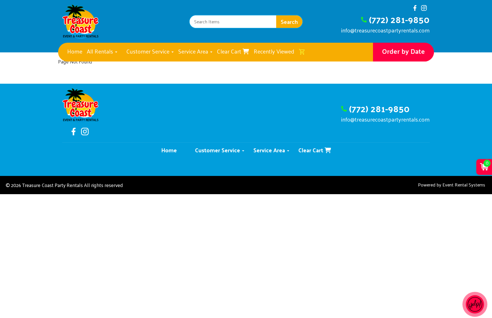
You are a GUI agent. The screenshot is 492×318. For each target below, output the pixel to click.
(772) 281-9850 (399, 19)
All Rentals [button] (100, 51)
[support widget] (475, 304)
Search (289, 22)
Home (74, 51)
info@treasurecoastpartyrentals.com (385, 30)
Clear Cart (230, 51)
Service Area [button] (194, 51)
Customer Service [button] (148, 51)
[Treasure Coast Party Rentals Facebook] (414, 9)
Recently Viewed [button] (274, 51)
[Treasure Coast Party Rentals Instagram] (424, 9)
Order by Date (403, 51)
